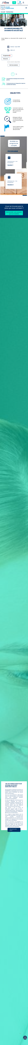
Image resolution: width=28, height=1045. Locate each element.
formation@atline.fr (10, 817)
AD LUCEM (25, 1037)
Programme (6, 55)
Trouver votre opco (13, 830)
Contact (19, 3)
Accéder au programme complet (14, 143)
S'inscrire (5, 58)
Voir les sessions (13, 65)
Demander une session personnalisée (14, 213)
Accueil (3, 12)
